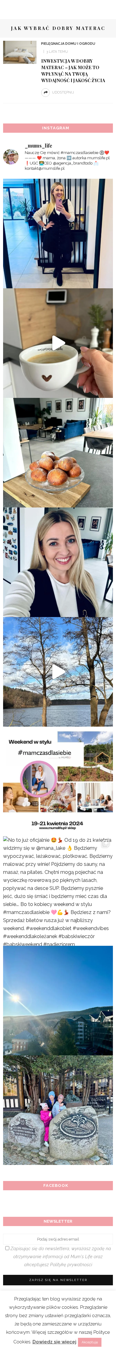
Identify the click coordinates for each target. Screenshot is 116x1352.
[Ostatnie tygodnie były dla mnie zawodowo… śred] (58, 562)
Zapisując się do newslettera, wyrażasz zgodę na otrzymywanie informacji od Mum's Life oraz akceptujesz (60, 1256)
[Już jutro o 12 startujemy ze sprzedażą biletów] (58, 781)
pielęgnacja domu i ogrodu (68, 44)
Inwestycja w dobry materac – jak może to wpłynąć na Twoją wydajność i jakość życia (73, 70)
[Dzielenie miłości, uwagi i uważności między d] (58, 1110)
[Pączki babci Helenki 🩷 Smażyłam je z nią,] (58, 452)
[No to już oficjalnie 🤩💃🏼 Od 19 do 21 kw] (58, 891)
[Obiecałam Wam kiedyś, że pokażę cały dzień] (58, 343)
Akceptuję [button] (90, 1342)
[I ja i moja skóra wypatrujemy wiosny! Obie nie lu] (58, 672)
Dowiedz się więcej (54, 1342)
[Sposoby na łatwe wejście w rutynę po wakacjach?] (58, 1000)
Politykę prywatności (71, 1264)
